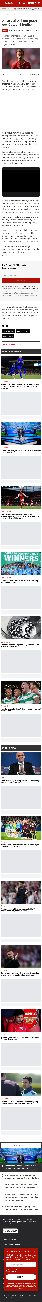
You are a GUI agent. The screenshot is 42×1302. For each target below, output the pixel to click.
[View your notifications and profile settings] (19, 3)
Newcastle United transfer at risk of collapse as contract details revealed (21, 1186)
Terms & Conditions (19, 1286)
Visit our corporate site (19, 1224)
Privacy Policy (29, 1285)
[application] (21, 180)
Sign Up (21, 1277)
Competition (7, 15)
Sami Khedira (8, 331)
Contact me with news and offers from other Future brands (21, 1271)
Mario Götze (8, 336)
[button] (2, 3)
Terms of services (28, 286)
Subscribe (30, 3)
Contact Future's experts (11, 1244)
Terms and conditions (10, 1240)
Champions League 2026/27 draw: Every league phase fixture (20, 1167)
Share (7, 74)
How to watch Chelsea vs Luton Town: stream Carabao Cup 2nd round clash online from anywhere (22, 1197)
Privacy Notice (30, 289)
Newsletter (35, 74)
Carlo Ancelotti (23, 331)
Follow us (24, 74)
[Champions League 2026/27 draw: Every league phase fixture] (21, 1160)
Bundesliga (17, 15)
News (5, 31)
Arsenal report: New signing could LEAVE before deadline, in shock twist (22, 1208)
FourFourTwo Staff (17, 30)
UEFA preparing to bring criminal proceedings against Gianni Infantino (22, 1176)
